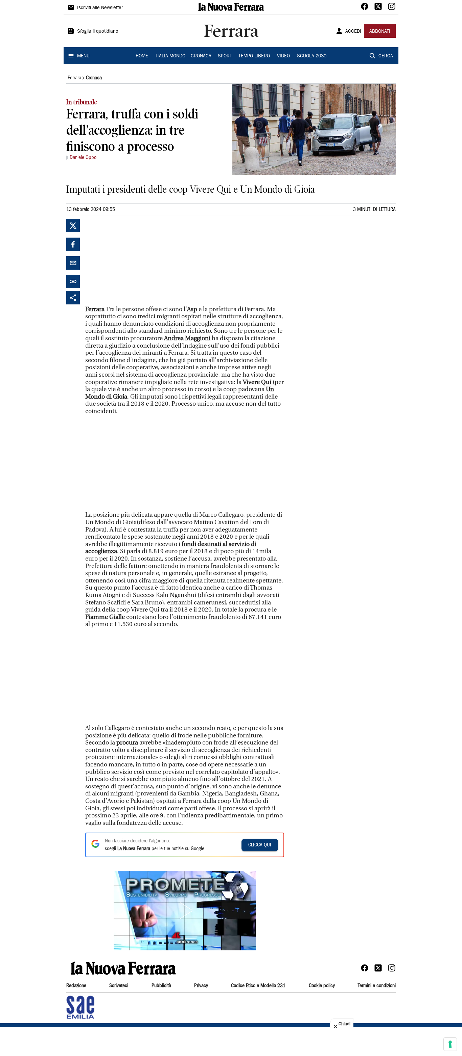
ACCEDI (353, 31)
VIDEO (283, 56)
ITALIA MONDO (170, 56)
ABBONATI (379, 31)
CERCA (385, 56)
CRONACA (201, 56)
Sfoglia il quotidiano (97, 31)
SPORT (225, 56)
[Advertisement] (136, 261)
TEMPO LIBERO (254, 56)
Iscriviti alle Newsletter (100, 8)
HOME (142, 56)
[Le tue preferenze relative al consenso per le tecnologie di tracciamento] (450, 1044)
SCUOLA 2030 (311, 56)
